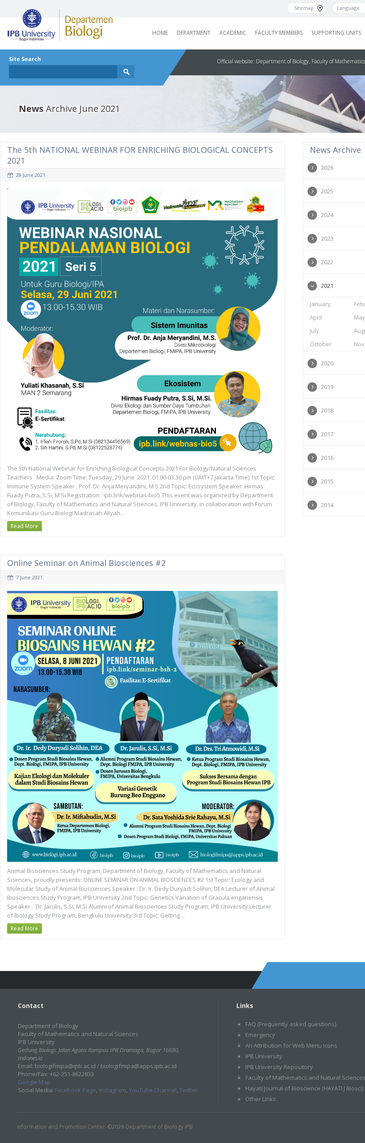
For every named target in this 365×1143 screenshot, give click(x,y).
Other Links (260, 1099)
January (320, 304)
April (316, 317)
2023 (327, 238)
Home (160, 33)
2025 (327, 191)
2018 (327, 410)
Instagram (112, 1090)
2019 (327, 387)
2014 (327, 505)
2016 (327, 458)
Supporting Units (336, 33)
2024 (327, 215)
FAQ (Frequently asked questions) (290, 1024)
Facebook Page (75, 1090)
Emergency (260, 1035)
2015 (327, 481)
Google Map (34, 1082)
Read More (24, 526)
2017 (327, 434)
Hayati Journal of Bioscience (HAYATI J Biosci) (304, 1088)
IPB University (263, 1056)
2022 (327, 262)
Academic (232, 33)
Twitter (188, 1090)
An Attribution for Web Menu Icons (291, 1045)
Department (194, 33)
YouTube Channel (153, 1090)
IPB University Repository (279, 1067)
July (314, 331)
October (321, 344)
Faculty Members (279, 33)
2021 (327, 286)
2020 (327, 363)
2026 (327, 168)
